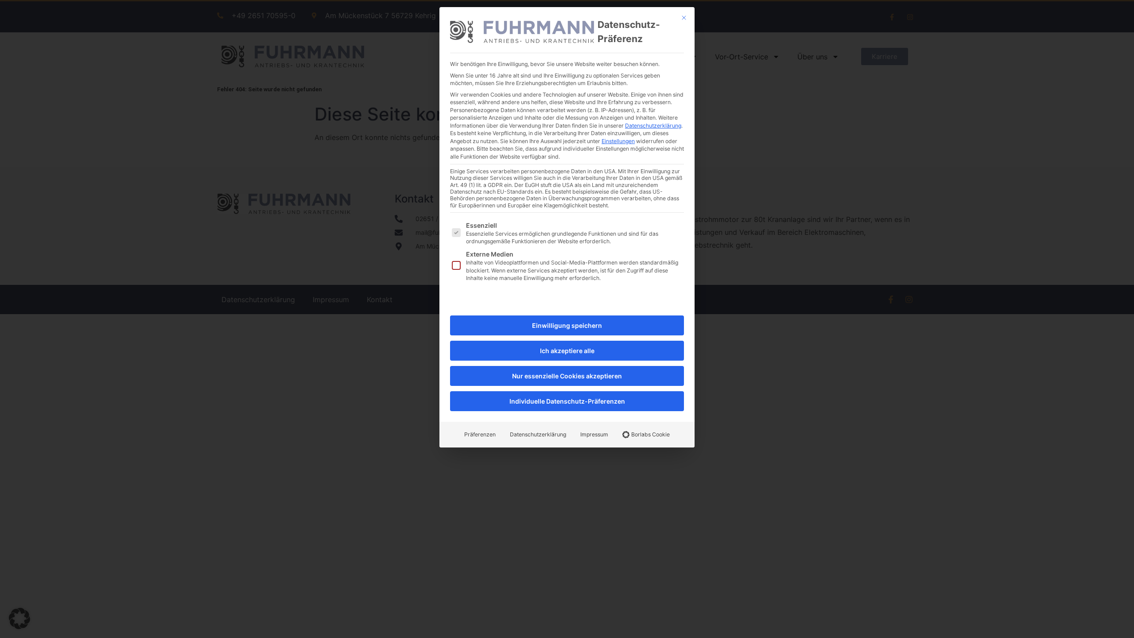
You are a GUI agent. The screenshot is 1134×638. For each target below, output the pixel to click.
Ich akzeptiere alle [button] (567, 350)
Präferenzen (480, 434)
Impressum (594, 434)
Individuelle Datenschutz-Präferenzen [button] (567, 401)
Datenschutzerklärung (653, 125)
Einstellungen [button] (618, 141)
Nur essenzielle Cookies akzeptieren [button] (567, 376)
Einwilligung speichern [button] (567, 325)
